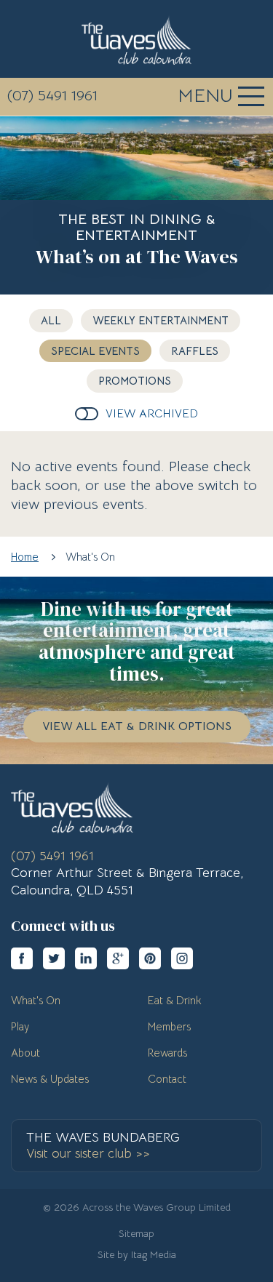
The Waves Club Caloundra (136, 40)
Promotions (134, 381)
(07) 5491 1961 (52, 96)
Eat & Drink (175, 1000)
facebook (22, 958)
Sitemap (136, 1233)
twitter (54, 958)
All (51, 320)
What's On (35, 1000)
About (25, 1052)
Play (20, 1026)
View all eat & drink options (137, 726)
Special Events (95, 351)
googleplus (118, 958)
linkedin (86, 958)
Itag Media (153, 1254)
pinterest (150, 958)
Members (169, 1026)
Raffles (194, 351)
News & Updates (50, 1079)
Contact (167, 1079)
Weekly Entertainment (160, 320)
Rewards (167, 1052)
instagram (182, 958)
